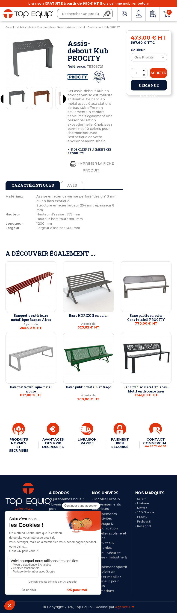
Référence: (77, 66)
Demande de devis (149, 86)
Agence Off (124, 607)
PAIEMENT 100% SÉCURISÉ (120, 443)
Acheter (158, 73)
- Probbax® (143, 521)
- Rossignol (143, 526)
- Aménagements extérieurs (106, 506)
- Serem (141, 498)
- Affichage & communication (105, 526)
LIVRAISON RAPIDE (87, 441)
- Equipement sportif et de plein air (109, 569)
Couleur (138, 50)
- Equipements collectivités (104, 516)
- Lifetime (142, 503)
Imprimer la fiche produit (95, 166)
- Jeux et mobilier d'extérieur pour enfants (106, 581)
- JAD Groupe (144, 512)
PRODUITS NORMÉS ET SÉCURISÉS (18, 445)
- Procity (141, 517)
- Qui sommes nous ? (66, 499)
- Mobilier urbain (106, 499)
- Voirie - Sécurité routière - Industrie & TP (109, 557)
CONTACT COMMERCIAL (155, 442)
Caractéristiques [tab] (33, 185)
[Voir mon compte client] (138, 14)
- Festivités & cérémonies (103, 545)
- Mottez (141, 508)
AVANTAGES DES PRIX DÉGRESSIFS (53, 443)
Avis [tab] (72, 185)
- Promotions (103, 591)
